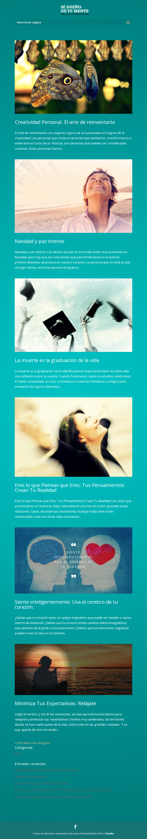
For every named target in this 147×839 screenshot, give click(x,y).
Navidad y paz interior (40, 241)
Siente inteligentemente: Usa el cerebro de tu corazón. (66, 604)
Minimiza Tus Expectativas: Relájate (55, 703)
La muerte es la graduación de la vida (57, 360)
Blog (18, 754)
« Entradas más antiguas (32, 743)
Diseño (109, 833)
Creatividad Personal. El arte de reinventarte (65, 122)
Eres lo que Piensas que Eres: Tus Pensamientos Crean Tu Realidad (69, 487)
